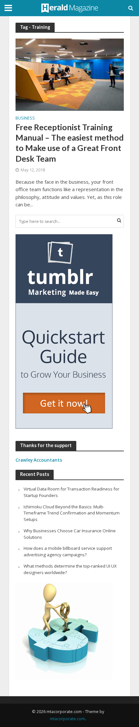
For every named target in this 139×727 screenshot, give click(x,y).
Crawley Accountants (39, 460)
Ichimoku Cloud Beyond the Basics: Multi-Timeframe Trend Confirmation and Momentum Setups (72, 513)
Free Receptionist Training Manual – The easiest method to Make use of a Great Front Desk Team (70, 142)
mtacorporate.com (67, 718)
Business (25, 118)
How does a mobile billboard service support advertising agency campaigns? (68, 551)
